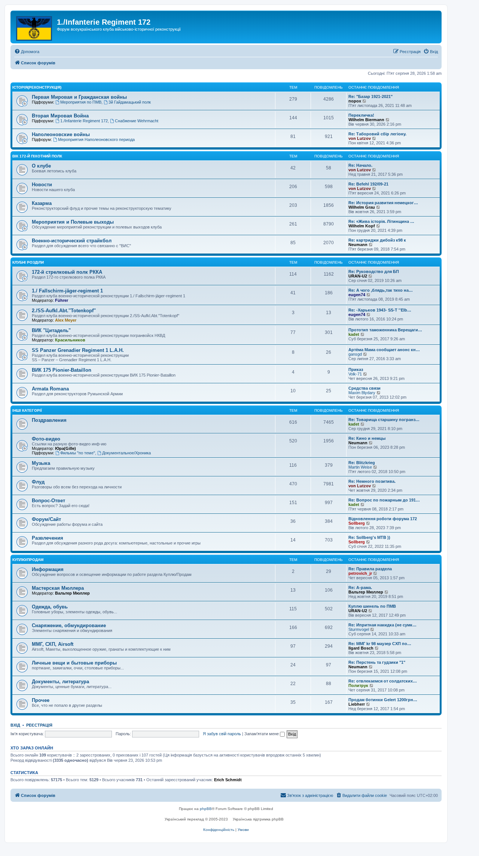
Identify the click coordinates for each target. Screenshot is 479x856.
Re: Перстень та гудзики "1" (376, 662)
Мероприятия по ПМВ (80, 102)
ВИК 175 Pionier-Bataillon (61, 370)
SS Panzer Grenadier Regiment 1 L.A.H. (78, 350)
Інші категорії (27, 410)
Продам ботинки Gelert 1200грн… (382, 699)
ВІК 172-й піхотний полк (37, 156)
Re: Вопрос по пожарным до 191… (384, 500)
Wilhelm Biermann (366, 119)
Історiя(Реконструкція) (36, 87)
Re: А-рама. (360, 587)
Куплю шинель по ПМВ (372, 606)
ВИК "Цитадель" (51, 330)
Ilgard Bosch (360, 648)
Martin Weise (360, 467)
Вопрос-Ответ (48, 500)
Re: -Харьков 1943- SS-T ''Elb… (379, 310)
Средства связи (364, 388)
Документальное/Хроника (126, 453)
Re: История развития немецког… (383, 202)
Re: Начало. (360, 165)
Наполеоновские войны (61, 134)
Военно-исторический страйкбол (72, 240)
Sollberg (356, 523)
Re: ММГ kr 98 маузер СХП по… (379, 643)
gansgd (355, 354)
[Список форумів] (34, 27)
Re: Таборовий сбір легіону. (377, 134)
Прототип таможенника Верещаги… (385, 330)
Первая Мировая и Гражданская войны (79, 97)
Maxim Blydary (361, 392)
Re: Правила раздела (370, 569)
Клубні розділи (28, 262)
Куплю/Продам (27, 560)
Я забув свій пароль (222, 733)
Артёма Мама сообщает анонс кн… (384, 349)
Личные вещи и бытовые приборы (74, 663)
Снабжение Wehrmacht (136, 121)
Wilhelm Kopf (361, 226)
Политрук (358, 685)
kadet (353, 334)
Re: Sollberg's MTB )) (369, 537)
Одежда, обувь (50, 607)
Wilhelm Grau (361, 207)
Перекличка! (361, 115)
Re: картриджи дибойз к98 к (377, 240)
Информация (48, 569)
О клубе (41, 166)
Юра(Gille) (65, 448)
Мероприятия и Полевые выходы (73, 222)
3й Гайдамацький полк (130, 102)
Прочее (40, 700)
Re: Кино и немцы (366, 438)
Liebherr (356, 704)
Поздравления (49, 420)
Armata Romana (50, 389)
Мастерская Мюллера (58, 588)
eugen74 (356, 294)
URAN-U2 (357, 276)
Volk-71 (355, 374)
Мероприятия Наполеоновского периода (96, 139)
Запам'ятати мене (262, 733)
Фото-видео (46, 439)
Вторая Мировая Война (60, 116)
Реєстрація (39, 725)
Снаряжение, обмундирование (69, 625)
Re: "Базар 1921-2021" (370, 96)
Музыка (41, 463)
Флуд (38, 482)
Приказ (355, 369)
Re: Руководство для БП (373, 271)
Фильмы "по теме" (77, 453)
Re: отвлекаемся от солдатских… (382, 681)
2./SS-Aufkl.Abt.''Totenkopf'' (64, 310)
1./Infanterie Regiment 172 (84, 121)
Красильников (70, 340)
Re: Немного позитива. (372, 481)
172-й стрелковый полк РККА (67, 272)
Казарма (42, 203)
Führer (61, 300)
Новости (42, 184)
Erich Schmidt (228, 779)
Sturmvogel (358, 629)
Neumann (357, 244)
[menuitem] (26, 51)
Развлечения (47, 538)
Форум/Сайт (46, 519)
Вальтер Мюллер (72, 593)
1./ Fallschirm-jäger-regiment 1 (67, 291)
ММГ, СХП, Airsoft (52, 644)
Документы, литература (60, 681)
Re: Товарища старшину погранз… (383, 419)
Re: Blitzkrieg (361, 462)
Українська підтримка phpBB (258, 819)
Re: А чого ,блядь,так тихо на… (380, 290)
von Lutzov (359, 138)
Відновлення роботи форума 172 (382, 518)
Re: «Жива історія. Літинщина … (381, 221)
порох (354, 101)
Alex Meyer (65, 320)
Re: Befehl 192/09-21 (368, 184)
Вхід (15, 725)
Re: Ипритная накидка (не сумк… (382, 625)
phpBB (206, 809)
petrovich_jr (360, 573)
